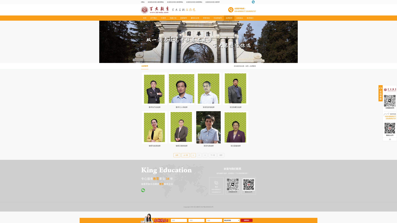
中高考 (163, 18)
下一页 (212, 155)
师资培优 (206, 18)
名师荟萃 (229, 18)
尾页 (220, 155)
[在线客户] (380, 93)
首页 (144, 18)
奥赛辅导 (183, 18)
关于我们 (153, 18)
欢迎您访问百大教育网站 (160, 2)
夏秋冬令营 (195, 18)
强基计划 (173, 18)
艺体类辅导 (218, 18)
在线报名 (239, 18)
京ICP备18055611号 (206, 207)
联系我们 (250, 18)
